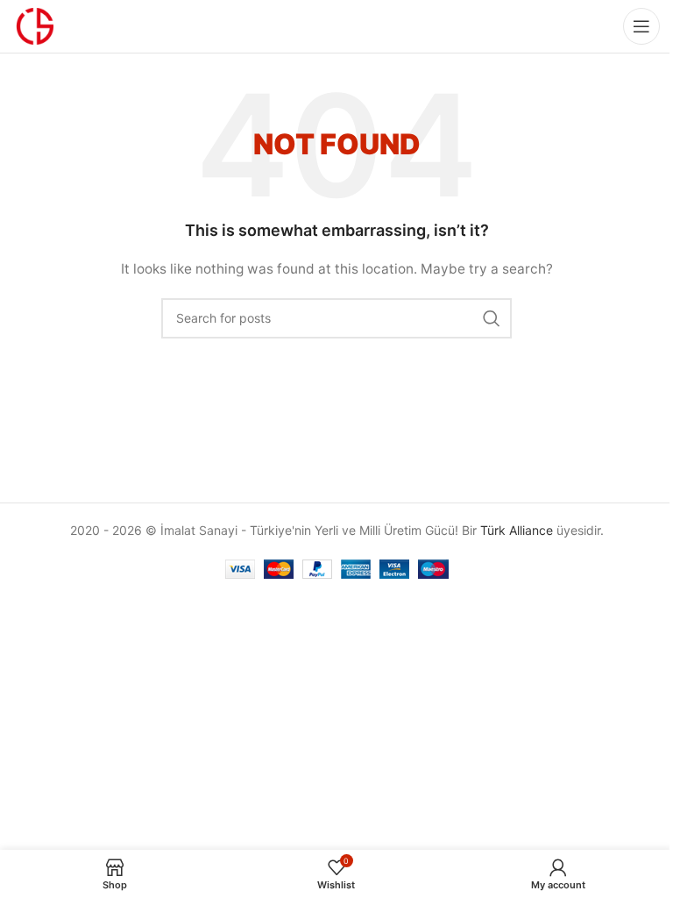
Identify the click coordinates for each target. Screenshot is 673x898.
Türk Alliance (516, 530)
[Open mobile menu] (641, 26)
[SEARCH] (491, 318)
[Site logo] (35, 25)
